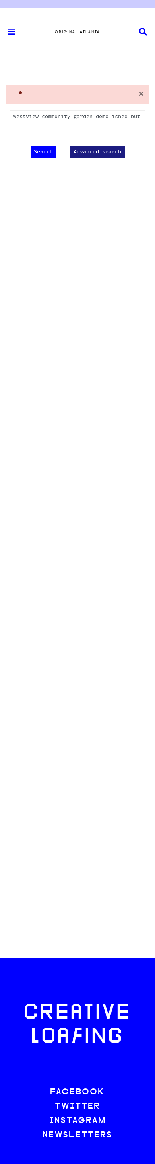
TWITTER (77, 1106)
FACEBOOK (77, 1092)
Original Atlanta (77, 32)
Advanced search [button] (97, 152)
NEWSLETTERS (77, 1135)
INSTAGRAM (77, 1120)
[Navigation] (8, 32)
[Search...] (143, 32)
